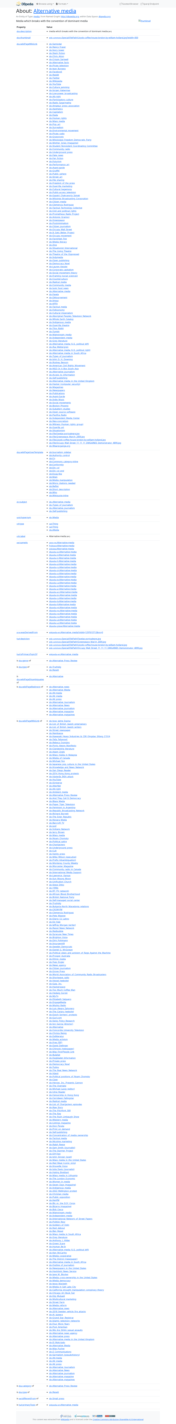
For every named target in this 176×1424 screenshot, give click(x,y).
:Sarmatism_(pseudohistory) (64, 1354)
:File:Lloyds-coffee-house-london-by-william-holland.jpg (77, 439)
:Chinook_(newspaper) (61, 1048)
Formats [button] (62, 3)
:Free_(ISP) (55, 1042)
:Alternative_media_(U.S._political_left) (69, 343)
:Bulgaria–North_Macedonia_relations (69, 906)
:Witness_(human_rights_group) (66, 424)
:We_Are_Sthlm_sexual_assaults (66, 1330)
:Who (53, 492)
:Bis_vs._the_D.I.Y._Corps (62, 1203)
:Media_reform (58, 1305)
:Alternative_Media (59, 689)
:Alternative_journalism (62, 371)
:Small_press (56, 1398)
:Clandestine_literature (61, 748)
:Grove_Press (57, 971)
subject (22, 501)
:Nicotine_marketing (60, 1141)
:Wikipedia (55, 81)
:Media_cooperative (60, 1255)
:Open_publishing (59, 260)
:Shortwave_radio (59, 977)
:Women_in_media (59, 1181)
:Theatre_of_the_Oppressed (64, 254)
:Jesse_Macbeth (58, 1283)
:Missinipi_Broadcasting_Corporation (68, 198)
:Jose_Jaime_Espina (59, 720)
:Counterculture (58, 279)
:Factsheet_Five (58, 238)
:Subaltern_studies (59, 408)
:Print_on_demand (59, 1129)
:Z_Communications (60, 1351)
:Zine (53, 245)
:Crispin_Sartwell (58, 59)
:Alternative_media (59, 291)
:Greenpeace (57, 220)
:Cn (52, 458)
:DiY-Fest (55, 1153)
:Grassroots (56, 136)
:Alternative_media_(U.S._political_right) (69, 350)
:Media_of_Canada (59, 758)
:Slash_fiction (57, 53)
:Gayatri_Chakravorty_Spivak (64, 195)
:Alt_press (55, 699)
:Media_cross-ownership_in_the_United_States (73, 1277)
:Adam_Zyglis (57, 751)
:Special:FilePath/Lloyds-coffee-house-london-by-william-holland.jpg (88, 644)
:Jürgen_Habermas (59, 90)
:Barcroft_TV (56, 823)
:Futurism (55, 161)
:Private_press (57, 1061)
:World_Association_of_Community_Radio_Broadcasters (77, 974)
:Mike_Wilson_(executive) (62, 857)
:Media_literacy (58, 241)
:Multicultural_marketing (62, 1299)
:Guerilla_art (56, 427)
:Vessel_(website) (59, 980)
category (25, 1385)
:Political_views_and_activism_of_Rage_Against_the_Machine (80, 952)
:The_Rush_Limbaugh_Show (64, 1116)
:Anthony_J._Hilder (59, 1240)
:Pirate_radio (57, 133)
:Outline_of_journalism (61, 1265)
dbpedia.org (105, 16)
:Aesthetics (56, 108)
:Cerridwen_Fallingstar (61, 1098)
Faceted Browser (130, 3)
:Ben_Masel (56, 1231)
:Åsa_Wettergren (58, 347)
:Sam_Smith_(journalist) (62, 1147)
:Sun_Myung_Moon (60, 878)
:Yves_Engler (56, 962)
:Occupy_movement (60, 235)
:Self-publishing (58, 377)
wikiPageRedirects (29, 686)
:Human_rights (58, 118)
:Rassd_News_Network (61, 928)
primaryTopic (27, 1404)
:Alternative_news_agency (63, 1333)
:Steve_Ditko (56, 884)
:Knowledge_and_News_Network (66, 767)
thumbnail (24, 37)
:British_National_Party (61, 897)
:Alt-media (55, 693)
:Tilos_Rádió (56, 328)
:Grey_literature (58, 340)
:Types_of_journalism (61, 356)
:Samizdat (55, 44)
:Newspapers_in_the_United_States (67, 1268)
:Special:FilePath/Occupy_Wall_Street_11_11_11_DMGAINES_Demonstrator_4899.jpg (96, 648)
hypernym (24, 517)
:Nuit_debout (57, 1228)
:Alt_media (55, 696)
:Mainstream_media (60, 334)
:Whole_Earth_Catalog (61, 319)
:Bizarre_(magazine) (60, 1206)
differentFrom (27, 1398)
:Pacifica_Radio (58, 415)
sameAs (22, 542)
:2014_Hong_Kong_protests (64, 773)
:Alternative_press (59, 1336)
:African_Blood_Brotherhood (64, 894)
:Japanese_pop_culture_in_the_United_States (72, 764)
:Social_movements (60, 402)
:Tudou (54, 1067)
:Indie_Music (56, 399)
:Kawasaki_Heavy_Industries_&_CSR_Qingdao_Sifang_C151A (79, 736)
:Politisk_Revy (57, 1221)
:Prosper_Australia (59, 955)
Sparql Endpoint (151, 3)
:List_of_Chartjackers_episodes (65, 1104)
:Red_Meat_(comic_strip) (62, 1163)
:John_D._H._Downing (61, 359)
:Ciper (53, 1079)
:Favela (54, 294)
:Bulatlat (54, 1054)
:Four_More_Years (59, 1323)
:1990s (53, 887)
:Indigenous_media (60, 322)
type (20, 523)
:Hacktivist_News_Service (62, 1271)
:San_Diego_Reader (60, 770)
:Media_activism (58, 1039)
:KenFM (54, 1200)
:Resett (54, 670)
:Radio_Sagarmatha (60, 102)
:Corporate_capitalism (61, 269)
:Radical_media (58, 282)
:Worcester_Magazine (61, 866)
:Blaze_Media (57, 801)
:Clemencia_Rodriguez (61, 204)
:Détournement (58, 297)
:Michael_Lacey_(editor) (62, 1088)
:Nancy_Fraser (57, 47)
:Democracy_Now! (59, 263)
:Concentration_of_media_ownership (68, 1135)
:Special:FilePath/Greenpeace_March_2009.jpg (77, 641)
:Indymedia (56, 257)
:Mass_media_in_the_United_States (67, 1160)
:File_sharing (56, 180)
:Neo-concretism (58, 421)
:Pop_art (54, 124)
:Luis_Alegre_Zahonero (61, 1008)
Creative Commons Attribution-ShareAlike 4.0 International (118, 1419)
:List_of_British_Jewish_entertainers (68, 724)
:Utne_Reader (57, 1092)
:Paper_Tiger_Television (62, 804)
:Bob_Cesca (56, 1209)
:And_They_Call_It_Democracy (65, 798)
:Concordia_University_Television (66, 1030)
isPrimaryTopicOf (27, 654)
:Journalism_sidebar (60, 452)
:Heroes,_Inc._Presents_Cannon (66, 1082)
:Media (54, 517)
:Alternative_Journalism (62, 702)
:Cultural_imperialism (61, 313)
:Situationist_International (63, 248)
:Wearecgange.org (59, 446)
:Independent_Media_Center (64, 418)
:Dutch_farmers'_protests (63, 1014)
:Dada (53, 115)
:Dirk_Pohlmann (58, 940)
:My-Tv (53, 996)
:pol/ (53, 826)
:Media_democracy (59, 1280)
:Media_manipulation (61, 480)
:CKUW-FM (55, 909)
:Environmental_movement (63, 130)
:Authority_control (59, 455)
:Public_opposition (59, 1197)
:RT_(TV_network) (59, 891)
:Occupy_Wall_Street (60, 229)
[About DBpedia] (24, 4)
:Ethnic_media (57, 959)
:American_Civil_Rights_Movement (67, 365)
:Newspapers (57, 390)
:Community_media (60, 285)
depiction (23, 638)
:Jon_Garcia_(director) (61, 1024)
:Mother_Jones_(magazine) (63, 142)
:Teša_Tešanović (58, 739)
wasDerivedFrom (27, 632)
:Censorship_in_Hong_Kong (64, 1095)
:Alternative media (61, 542)
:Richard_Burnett (59, 813)
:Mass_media (57, 121)
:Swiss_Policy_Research (62, 1020)
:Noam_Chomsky (59, 838)
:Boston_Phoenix (58, 405)
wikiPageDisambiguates (30, 679)
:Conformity (56, 464)
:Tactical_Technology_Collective (65, 207)
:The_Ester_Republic (60, 816)
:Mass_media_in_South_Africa (65, 1234)
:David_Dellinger (58, 1045)
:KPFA (53, 303)
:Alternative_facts (59, 62)
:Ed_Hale (54, 921)
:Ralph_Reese (57, 1144)
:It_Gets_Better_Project (61, 232)
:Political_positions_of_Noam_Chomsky (69, 1076)
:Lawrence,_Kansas (59, 875)
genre (23, 660)
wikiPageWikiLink (27, 44)
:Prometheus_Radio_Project (64, 214)
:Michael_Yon (57, 761)
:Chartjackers (57, 844)
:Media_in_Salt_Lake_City (62, 1286)
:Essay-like (55, 473)
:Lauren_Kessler (58, 266)
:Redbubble (56, 931)
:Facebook (55, 71)
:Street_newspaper (59, 730)
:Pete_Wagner (57, 915)
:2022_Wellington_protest (63, 1191)
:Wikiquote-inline (58, 495)
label (21, 536)
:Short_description (59, 489)
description (24, 31)
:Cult (53, 850)
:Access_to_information (62, 374)
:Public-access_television (62, 192)
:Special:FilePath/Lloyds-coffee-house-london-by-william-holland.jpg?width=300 (93, 37)
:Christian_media (58, 1194)
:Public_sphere (57, 173)
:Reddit (54, 74)
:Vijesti (53, 1073)
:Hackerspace (57, 986)
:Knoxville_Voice (58, 1166)
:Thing (53, 523)
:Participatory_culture (61, 99)
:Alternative (56, 676)
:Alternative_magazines (62, 714)
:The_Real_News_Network (63, 1070)
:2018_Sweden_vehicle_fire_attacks (67, 1311)
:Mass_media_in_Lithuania (63, 1175)
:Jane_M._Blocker (58, 1274)
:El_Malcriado (57, 1342)
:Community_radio (59, 149)
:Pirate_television (59, 65)
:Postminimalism (58, 223)
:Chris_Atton (56, 56)
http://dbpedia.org (70, 16)
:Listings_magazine (60, 1122)
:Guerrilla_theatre (59, 325)
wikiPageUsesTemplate (30, 452)
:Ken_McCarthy (58, 1252)
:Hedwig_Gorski (58, 993)
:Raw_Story (56, 1107)
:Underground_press (61, 152)
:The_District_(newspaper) (63, 1259)
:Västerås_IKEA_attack (61, 776)
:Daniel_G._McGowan (61, 949)
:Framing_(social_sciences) (63, 275)
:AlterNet (55, 785)
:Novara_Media (58, 819)
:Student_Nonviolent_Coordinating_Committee (73, 146)
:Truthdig (55, 666)
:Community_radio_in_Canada (65, 869)
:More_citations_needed (62, 483)
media (36, 16)
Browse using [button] (45, 3)
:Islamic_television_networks (64, 1320)
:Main (53, 477)
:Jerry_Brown (57, 832)
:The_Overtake (57, 1085)
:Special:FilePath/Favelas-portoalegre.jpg (75, 638)
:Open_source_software (62, 412)
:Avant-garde (57, 167)
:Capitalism (56, 112)
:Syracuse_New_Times (61, 934)
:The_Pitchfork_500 (60, 1110)
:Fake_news (56, 155)
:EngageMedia (57, 1002)
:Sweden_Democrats (60, 946)
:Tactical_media (58, 306)
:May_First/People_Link (61, 1051)
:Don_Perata (56, 1126)
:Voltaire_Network (59, 829)
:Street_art (55, 176)
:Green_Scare (57, 1243)
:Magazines (56, 387)
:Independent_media (60, 337)
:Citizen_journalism (60, 226)
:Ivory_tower (56, 50)
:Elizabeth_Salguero (60, 999)
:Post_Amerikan (58, 1327)
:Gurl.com (55, 1017)
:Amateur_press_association (64, 105)
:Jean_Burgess (57, 68)
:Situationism (57, 430)
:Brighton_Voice (58, 937)
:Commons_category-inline (63, 461)
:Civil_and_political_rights (62, 211)
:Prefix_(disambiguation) (62, 860)
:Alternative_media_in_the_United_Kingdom (71, 381)
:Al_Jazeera (56, 1314)
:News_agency (57, 965)
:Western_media (58, 1119)
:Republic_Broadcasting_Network (66, 810)
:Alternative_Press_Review (63, 660)
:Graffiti (54, 170)
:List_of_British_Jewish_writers (65, 727)
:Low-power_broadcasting (63, 93)
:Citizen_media (57, 201)
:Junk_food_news (59, 288)
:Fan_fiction (56, 158)
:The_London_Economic (62, 1178)
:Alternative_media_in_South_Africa (67, 353)
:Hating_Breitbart (59, 1172)
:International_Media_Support (65, 872)
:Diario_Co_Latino (59, 918)
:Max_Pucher (57, 1348)
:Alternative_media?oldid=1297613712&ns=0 (76, 632)
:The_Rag (55, 1113)
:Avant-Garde (57, 396)
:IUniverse (55, 782)
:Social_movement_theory (63, 272)
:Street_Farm (57, 1302)
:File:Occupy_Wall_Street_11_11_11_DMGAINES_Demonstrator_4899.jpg (85, 442)
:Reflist (54, 486)
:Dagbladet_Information (62, 1058)
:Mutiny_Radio (57, 1005)
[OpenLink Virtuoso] (65, 1415)
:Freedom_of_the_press (62, 183)
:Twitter (54, 78)
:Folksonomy (57, 309)
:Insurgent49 (57, 943)
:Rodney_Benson (58, 362)
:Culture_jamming (59, 87)
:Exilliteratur (56, 1036)
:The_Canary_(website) (61, 1011)
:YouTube (55, 84)
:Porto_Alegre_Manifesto (62, 745)
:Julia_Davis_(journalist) (61, 1169)
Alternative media (54, 10)
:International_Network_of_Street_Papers (70, 1218)
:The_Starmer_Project (61, 1150)
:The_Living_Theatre (60, 251)
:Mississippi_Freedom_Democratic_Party (70, 139)
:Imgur (54, 300)
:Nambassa (56, 733)
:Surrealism (56, 127)
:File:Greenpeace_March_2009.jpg (67, 436)
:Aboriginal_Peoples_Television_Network (70, 316)
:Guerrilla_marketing (60, 186)
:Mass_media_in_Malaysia (63, 754)
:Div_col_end (56, 470)
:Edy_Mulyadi (57, 1296)
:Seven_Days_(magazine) (62, 1184)
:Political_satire (58, 841)
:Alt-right (55, 96)
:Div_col (54, 467)
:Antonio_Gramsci (59, 217)
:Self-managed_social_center (64, 900)
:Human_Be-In (57, 1246)
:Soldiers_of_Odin (59, 1225)
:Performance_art (59, 164)
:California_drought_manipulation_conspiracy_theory (76, 1289)
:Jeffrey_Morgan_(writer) (62, 925)
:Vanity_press (57, 853)
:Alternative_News (59, 705)
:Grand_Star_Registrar (61, 1317)
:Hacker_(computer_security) (64, 384)
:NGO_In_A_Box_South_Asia (64, 368)
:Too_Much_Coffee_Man (62, 990)
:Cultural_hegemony (60, 189)
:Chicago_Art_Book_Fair (62, 1293)
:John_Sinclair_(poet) (60, 1156)
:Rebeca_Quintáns (59, 742)
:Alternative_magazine (61, 711)
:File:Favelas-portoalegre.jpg (64, 433)
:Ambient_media (58, 792)
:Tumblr (54, 331)
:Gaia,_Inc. (55, 983)
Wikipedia (65, 1419)
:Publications (57, 393)
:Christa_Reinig (58, 1033)
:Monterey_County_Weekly (63, 863)
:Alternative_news (59, 686)
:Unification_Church (60, 881)
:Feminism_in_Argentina (62, 807)
